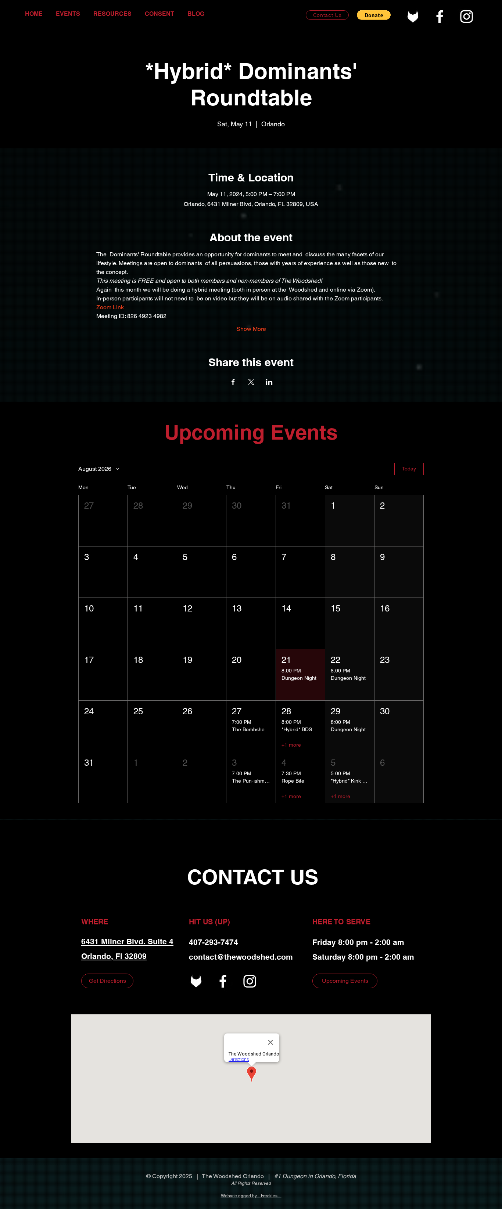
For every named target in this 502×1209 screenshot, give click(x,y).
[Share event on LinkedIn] (269, 382)
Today (409, 469)
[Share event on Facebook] (233, 382)
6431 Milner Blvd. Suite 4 (127, 941)
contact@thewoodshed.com (241, 956)
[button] (374, 15)
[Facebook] (440, 16)
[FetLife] (413, 16)
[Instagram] (466, 16)
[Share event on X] (251, 382)
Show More (251, 328)
